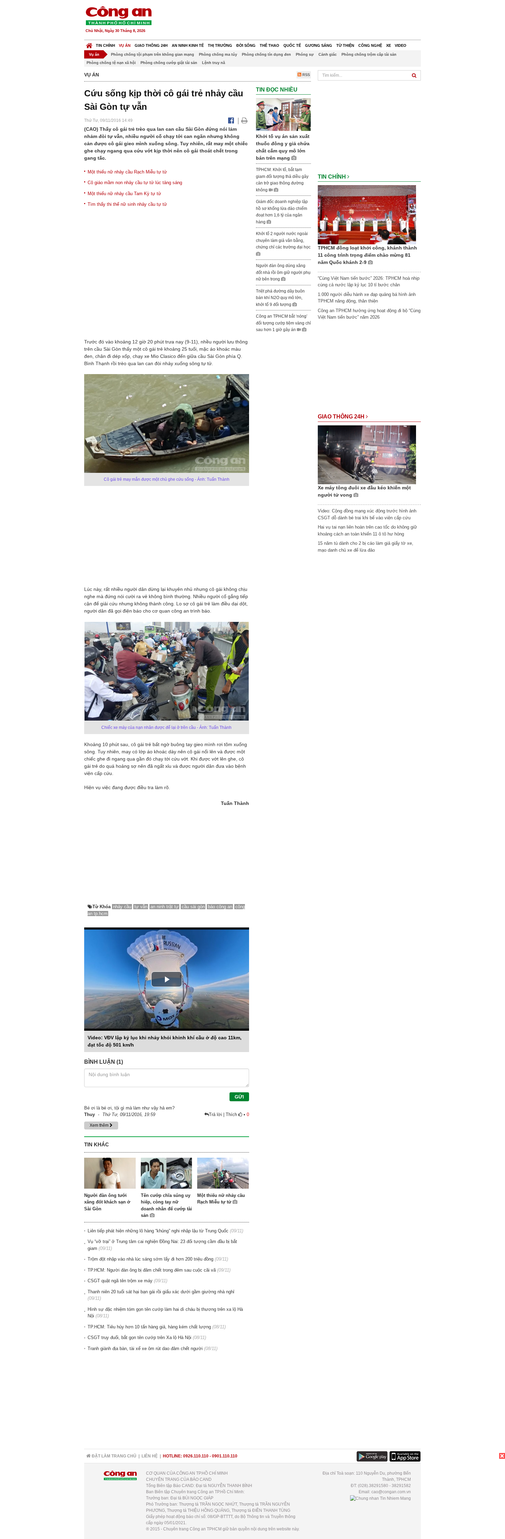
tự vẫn (140, 906)
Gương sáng (318, 45)
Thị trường (220, 45)
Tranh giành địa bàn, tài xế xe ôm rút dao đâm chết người (145, 1348)
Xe (388, 45)
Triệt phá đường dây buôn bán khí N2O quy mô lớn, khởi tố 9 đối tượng (280, 298)
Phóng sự (305, 54)
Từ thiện (345, 45)
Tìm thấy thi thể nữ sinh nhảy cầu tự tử (127, 204)
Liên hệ (150, 1456)
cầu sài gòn (193, 906)
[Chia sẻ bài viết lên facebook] (231, 120)
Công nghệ (370, 45)
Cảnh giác (327, 54)
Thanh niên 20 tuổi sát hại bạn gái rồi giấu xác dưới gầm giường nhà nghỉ (161, 1291)
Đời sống (246, 45)
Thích (232, 1114)
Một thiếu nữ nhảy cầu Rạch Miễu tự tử (127, 171)
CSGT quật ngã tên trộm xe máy (120, 1280)
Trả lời (216, 1114)
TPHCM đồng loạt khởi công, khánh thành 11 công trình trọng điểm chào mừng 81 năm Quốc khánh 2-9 (367, 255)
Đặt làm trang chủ (113, 1456)
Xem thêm (100, 1125)
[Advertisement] (296, 20)
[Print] (244, 120)
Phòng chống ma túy (218, 54)
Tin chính (105, 45)
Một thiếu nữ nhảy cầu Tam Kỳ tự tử (124, 193)
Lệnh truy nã (213, 63)
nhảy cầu (122, 906)
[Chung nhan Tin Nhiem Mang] (380, 1498)
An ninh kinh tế (188, 45)
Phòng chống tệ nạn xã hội (111, 63)
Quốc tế (292, 45)
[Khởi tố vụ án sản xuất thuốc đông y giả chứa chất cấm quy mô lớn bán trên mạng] (283, 114)
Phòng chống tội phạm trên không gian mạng (152, 54)
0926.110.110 (196, 1456)
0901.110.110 (224, 1456)
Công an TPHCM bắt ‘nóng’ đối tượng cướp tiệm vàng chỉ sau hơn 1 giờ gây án (283, 323)
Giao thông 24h (151, 45)
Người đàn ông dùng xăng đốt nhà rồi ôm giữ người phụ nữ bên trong (283, 272)
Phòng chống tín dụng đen (266, 54)
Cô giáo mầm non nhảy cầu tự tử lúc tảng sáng (135, 182)
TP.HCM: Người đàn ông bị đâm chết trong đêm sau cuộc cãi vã (152, 1270)
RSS (305, 75)
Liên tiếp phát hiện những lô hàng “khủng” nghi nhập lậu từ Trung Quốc (158, 1230)
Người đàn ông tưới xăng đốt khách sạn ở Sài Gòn (107, 1202)
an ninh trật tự (164, 906)
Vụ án (125, 45)
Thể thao (269, 45)
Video (400, 45)
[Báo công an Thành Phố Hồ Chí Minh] (118, 15)
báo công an (220, 906)
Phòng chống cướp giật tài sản (169, 63)
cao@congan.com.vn (391, 1491)
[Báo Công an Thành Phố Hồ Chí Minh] (89, 44)
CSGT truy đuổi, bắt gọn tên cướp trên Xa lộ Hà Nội (139, 1337)
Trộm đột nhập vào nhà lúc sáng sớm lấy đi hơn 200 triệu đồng (150, 1259)
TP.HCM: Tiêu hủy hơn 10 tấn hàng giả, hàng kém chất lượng (149, 1326)
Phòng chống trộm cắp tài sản (368, 54)
